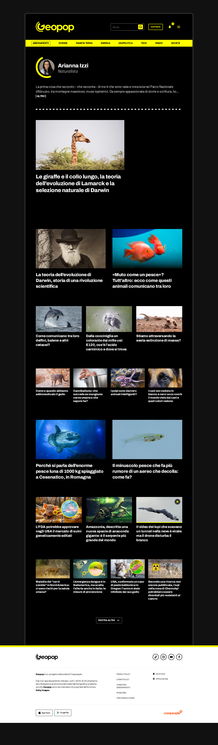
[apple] (44, 713)
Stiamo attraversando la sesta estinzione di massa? (158, 338)
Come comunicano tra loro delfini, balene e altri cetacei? (57, 340)
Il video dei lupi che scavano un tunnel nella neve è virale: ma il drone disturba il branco (159, 533)
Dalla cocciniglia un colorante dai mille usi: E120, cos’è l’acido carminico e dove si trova (106, 342)
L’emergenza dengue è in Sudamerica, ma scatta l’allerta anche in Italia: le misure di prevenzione (89, 586)
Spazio (158, 43)
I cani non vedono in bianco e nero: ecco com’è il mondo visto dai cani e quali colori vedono (165, 395)
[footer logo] (67, 657)
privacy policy (123, 674)
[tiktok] (156, 657)
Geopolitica (126, 43)
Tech (144, 43)
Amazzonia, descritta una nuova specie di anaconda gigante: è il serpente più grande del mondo (107, 533)
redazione (121, 692)
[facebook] (179, 657)
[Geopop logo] (55, 27)
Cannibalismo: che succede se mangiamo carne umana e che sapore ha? (88, 395)
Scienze (63, 43)
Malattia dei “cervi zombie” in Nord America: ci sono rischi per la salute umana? (52, 586)
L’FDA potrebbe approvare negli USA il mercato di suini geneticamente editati (58, 531)
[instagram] (163, 657)
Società (175, 43)
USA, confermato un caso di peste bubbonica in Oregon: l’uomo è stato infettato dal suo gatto (127, 586)
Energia (105, 43)
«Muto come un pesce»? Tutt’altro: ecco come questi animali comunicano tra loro (142, 280)
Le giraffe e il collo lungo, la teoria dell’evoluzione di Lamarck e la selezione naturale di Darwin (78, 183)
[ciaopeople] (173, 712)
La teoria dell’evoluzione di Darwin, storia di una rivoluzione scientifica (69, 280)
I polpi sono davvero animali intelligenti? (124, 392)
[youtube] (171, 657)
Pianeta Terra (84, 43)
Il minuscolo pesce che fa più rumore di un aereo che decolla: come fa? (145, 471)
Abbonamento (41, 43)
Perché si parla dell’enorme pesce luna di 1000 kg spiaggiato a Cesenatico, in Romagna (69, 471)
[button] (178, 26)
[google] (62, 713)
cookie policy (122, 679)
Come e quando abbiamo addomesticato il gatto (52, 392)
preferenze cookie (125, 698)
